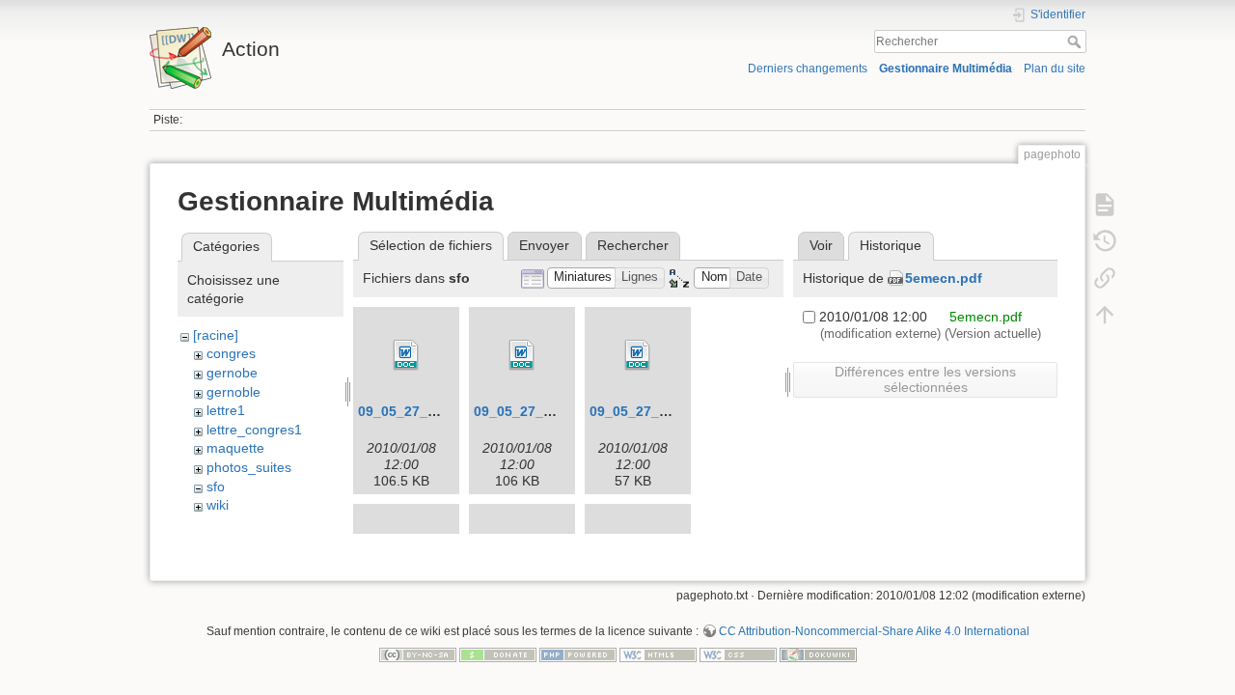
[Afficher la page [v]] (1105, 204)
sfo (215, 486)
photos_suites (248, 467)
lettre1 (225, 410)
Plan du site (1054, 68)
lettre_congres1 (254, 429)
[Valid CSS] (738, 653)
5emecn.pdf (943, 278)
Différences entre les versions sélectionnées (925, 379)
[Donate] (497, 653)
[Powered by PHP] (578, 653)
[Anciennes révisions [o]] (1105, 241)
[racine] (215, 335)
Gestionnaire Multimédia (945, 68)
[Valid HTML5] (658, 653)
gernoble (233, 392)
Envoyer (544, 245)
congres (231, 353)
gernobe (232, 372)
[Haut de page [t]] (1105, 314)
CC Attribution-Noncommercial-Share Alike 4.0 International (874, 631)
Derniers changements (807, 68)
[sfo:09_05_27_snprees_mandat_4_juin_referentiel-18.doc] (406, 355)
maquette (235, 448)
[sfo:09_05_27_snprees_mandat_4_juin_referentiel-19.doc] (522, 355)
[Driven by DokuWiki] (818, 653)
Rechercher (1076, 41)
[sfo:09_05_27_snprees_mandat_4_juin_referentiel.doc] (638, 355)
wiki (217, 505)
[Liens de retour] (1105, 278)
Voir (821, 245)
